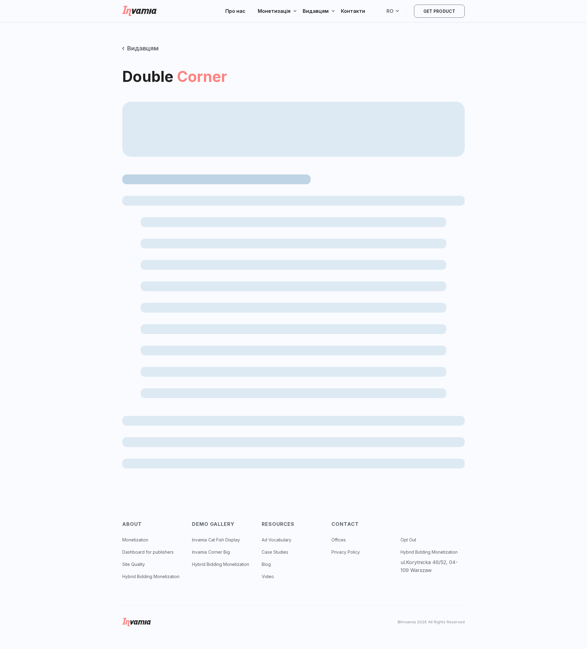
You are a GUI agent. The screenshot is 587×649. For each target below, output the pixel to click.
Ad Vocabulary (276, 539)
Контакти (353, 11)
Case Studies (275, 552)
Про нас (235, 11)
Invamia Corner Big (211, 552)
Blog (266, 564)
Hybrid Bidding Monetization (150, 576)
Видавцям (316, 11)
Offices (338, 539)
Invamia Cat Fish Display (216, 539)
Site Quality (133, 564)
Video (268, 576)
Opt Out (408, 539)
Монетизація (274, 11)
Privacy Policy (345, 552)
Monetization (135, 539)
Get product (439, 11)
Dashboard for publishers (148, 552)
